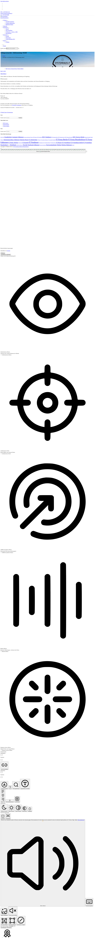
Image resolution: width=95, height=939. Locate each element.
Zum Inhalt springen (5, 1)
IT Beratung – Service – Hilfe (12, 31)
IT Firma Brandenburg (76, 139)
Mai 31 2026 (3, 71)
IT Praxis (58, 142)
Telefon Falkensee (3, 73)
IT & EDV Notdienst (10, 21)
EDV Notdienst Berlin (54, 137)
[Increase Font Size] (2, 755)
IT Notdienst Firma (53, 142)
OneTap (8, 250)
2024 (1, 137)
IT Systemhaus (66, 142)
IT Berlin (5, 20)
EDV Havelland (39, 137)
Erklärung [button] (3, 253)
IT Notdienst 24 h (41, 142)
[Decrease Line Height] (2, 777)
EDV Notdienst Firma (61, 137)
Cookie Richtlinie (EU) (10, 39)
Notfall (4, 45)
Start (4, 55)
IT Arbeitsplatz (33, 139)
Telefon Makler (20, 68)
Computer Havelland (27, 137)
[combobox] (43, 151)
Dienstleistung (8, 33)
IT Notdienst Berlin (47, 142)
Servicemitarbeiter (51, 145)
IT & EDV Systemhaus (16, 105)
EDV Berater (35, 137)
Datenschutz (8, 37)
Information (5, 27)
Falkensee (5, 26)
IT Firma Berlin (62, 139)
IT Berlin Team (4, 112)
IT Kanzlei (25, 142)
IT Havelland (20, 142)
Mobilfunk (13, 145)
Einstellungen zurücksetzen (6, 927)
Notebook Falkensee (33, 145)
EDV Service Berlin (78, 137)
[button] (86, 151)
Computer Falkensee (18, 137)
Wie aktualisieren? (81, 819)
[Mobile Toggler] (7, 20)
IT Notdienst (33, 142)
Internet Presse (14, 68)
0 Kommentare (10, 112)
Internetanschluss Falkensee (12, 139)
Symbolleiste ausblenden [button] (5, 254)
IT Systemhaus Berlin (77, 142)
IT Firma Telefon (13, 142)
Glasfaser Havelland (87, 137)
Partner (4, 40)
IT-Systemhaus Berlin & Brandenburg (21, 146)
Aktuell (7, 29)
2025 (3, 137)
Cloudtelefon (8, 137)
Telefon (59, 145)
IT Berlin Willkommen (10, 23)
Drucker (31, 137)
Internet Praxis (24, 139)
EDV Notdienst (46, 137)
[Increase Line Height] (2, 772)
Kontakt (7, 36)
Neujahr (25, 145)
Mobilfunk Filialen (9, 24)
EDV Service (8, 68)
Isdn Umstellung (9, 30)
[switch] (6, 354)
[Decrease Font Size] (2, 759)
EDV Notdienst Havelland (69, 137)
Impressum (5, 34)
